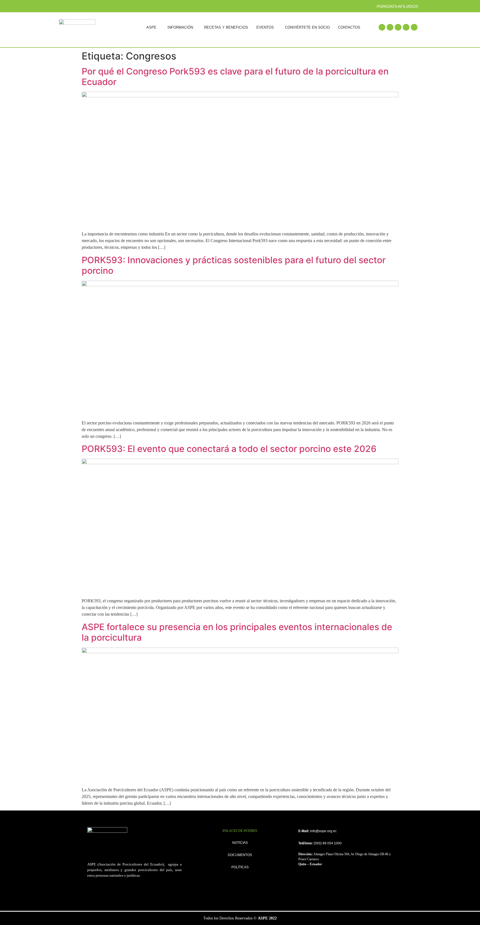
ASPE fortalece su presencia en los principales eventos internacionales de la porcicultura (237, 632)
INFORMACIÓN (180, 27)
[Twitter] (390, 27)
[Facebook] (382, 27)
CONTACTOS (349, 27)
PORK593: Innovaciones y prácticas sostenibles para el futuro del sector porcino (234, 265)
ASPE (151, 27)
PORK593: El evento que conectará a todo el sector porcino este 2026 (229, 448)
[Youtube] (406, 27)
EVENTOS (265, 27)
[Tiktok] (414, 27)
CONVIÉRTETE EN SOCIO (307, 27)
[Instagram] (398, 27)
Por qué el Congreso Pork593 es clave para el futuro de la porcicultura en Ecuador (235, 76)
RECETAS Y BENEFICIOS (226, 27)
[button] (152, 27)
